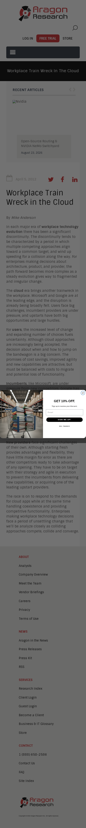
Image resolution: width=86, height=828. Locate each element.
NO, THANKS (64, 426)
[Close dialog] (83, 393)
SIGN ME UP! (64, 420)
